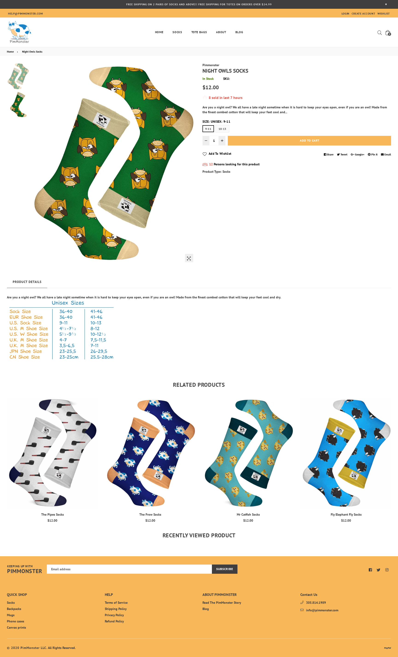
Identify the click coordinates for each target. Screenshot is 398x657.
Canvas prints (16, 627)
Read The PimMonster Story (221, 603)
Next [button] (189, 163)
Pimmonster (210, 65)
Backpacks (14, 609)
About (221, 32)
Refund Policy (114, 621)
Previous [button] (36, 163)
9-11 (208, 129)
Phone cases (15, 621)
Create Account (363, 13)
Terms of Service (116, 603)
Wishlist (384, 13)
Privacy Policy (114, 615)
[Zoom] (189, 258)
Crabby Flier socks (346, 514)
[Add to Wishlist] (93, 418)
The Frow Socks (52, 514)
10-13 (222, 129)
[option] (113, 164)
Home (159, 32)
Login (345, 13)
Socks (177, 32)
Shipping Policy (116, 609)
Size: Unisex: (216, 121)
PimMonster (24, 570)
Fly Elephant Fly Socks (248, 514)
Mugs (11, 615)
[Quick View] (93, 408)
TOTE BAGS (199, 32)
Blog (239, 32)
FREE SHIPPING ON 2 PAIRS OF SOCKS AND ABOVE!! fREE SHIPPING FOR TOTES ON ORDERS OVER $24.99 (199, 4)
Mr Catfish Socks (150, 514)
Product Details (27, 282)
